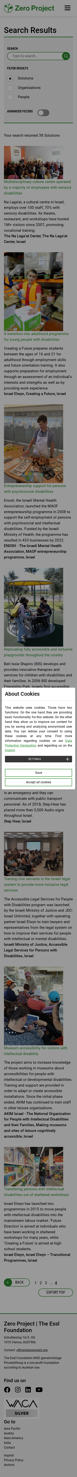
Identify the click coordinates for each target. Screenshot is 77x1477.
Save (38, 773)
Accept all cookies (38, 782)
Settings (34, 759)
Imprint (10, 750)
